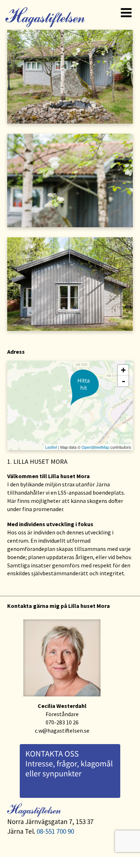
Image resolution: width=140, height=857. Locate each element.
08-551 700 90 (55, 831)
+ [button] (123, 370)
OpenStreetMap (95, 447)
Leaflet (51, 447)
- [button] (123, 381)
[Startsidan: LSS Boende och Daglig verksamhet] (44, 14)
